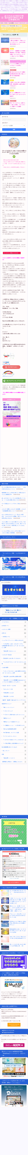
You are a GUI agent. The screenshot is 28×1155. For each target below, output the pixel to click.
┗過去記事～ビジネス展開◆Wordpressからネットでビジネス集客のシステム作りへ (14, 681)
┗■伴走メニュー (13, 718)
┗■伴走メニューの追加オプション (14, 721)
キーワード (5, 116)
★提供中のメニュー (13, 703)
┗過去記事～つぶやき (14, 696)
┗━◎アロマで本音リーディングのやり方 (14, 739)
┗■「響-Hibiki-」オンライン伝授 (14, 732)
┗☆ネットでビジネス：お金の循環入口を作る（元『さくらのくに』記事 (14, 672)
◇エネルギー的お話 (14, 654)
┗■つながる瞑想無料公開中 (13, 729)
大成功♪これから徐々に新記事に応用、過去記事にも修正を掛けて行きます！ (18, 84)
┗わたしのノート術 (14, 689)
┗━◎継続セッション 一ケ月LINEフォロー (14, 726)
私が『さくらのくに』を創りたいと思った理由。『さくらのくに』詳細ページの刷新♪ (17, 104)
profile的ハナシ (14, 625)
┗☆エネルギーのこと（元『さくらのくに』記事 (14, 662)
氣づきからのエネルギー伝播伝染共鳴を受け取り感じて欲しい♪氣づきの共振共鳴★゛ (18, 73)
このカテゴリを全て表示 (14, 878)
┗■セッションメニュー (14, 707)
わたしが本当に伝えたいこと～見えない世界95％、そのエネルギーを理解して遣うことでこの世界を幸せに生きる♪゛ (14, 516)
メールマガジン (14, 622)
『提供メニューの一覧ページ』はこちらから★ (13, 611)
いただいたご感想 (14, 629)
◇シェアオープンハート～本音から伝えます (14, 641)
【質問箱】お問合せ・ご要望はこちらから (14, 761)
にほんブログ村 (6, 364)
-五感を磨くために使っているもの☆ (14, 658)
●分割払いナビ (14, 636)
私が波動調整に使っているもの (14, 747)
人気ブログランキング (7, 376)
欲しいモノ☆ (14, 750)
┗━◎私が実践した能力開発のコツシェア (14, 743)
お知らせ (14, 633)
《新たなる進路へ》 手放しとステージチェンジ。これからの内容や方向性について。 (18, 42)
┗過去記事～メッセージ (14, 758)
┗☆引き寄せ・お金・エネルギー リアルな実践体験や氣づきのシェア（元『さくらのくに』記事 (14, 645)
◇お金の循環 (14, 667)
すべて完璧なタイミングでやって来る (11, 503)
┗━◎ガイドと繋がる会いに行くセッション (14, 715)
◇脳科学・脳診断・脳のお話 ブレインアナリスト (14, 700)
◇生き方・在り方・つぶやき (14, 685)
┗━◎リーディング (14, 711)
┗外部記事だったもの (14, 692)
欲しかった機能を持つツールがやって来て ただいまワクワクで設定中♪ (18, 94)
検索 (14, 129)
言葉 (14, 754)
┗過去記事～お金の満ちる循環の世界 (14, 676)
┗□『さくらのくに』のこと (14, 736)
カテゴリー (5, 122)
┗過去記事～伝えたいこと (14, 651)
